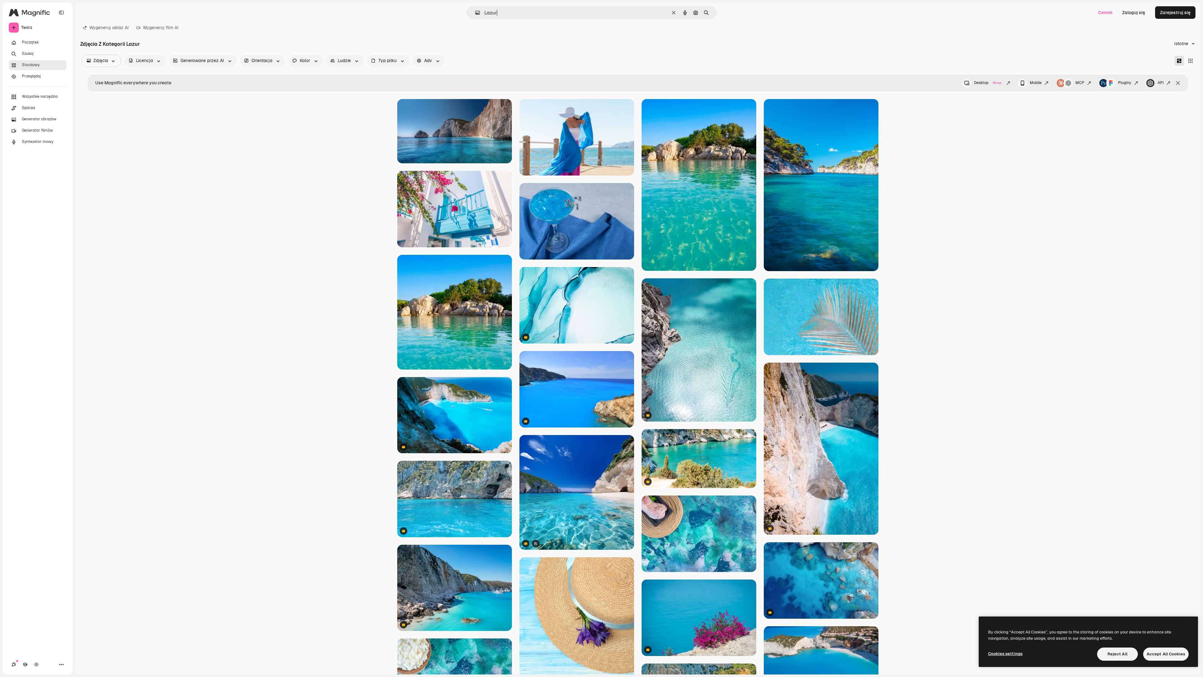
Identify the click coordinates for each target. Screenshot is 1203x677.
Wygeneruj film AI (161, 27)
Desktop (988, 82)
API (1161, 82)
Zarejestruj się (1175, 12)
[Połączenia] (14, 664)
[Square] (1190, 61)
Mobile (1036, 82)
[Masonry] (1179, 61)
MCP (1079, 82)
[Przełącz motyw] (36, 664)
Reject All (1117, 654)
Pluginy (1124, 82)
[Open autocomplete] (475, 12)
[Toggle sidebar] (61, 13)
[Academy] (25, 664)
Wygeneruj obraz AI (109, 27)
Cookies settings (1005, 653)
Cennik (1105, 12)
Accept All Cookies (1166, 654)
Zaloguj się (1133, 12)
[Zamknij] (1177, 83)
